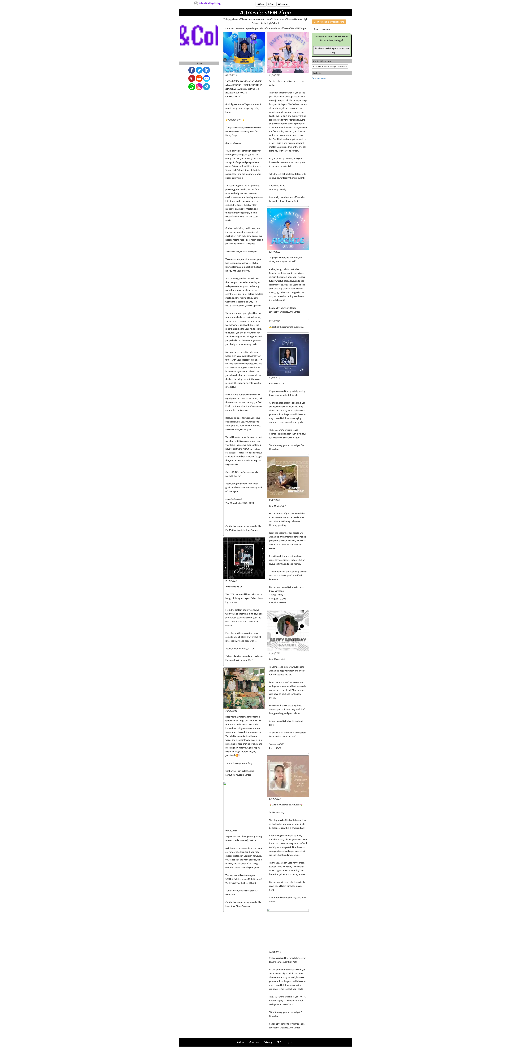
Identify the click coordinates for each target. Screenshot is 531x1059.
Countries (284, 4)
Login (289, 1042)
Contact (254, 1042)
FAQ (279, 1042)
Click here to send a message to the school (330, 66)
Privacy (268, 1042)
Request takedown (322, 29)
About (242, 1042)
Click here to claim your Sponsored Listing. (332, 50)
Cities (271, 4)
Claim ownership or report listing (329, 22)
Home (261, 4)
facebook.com (319, 78)
